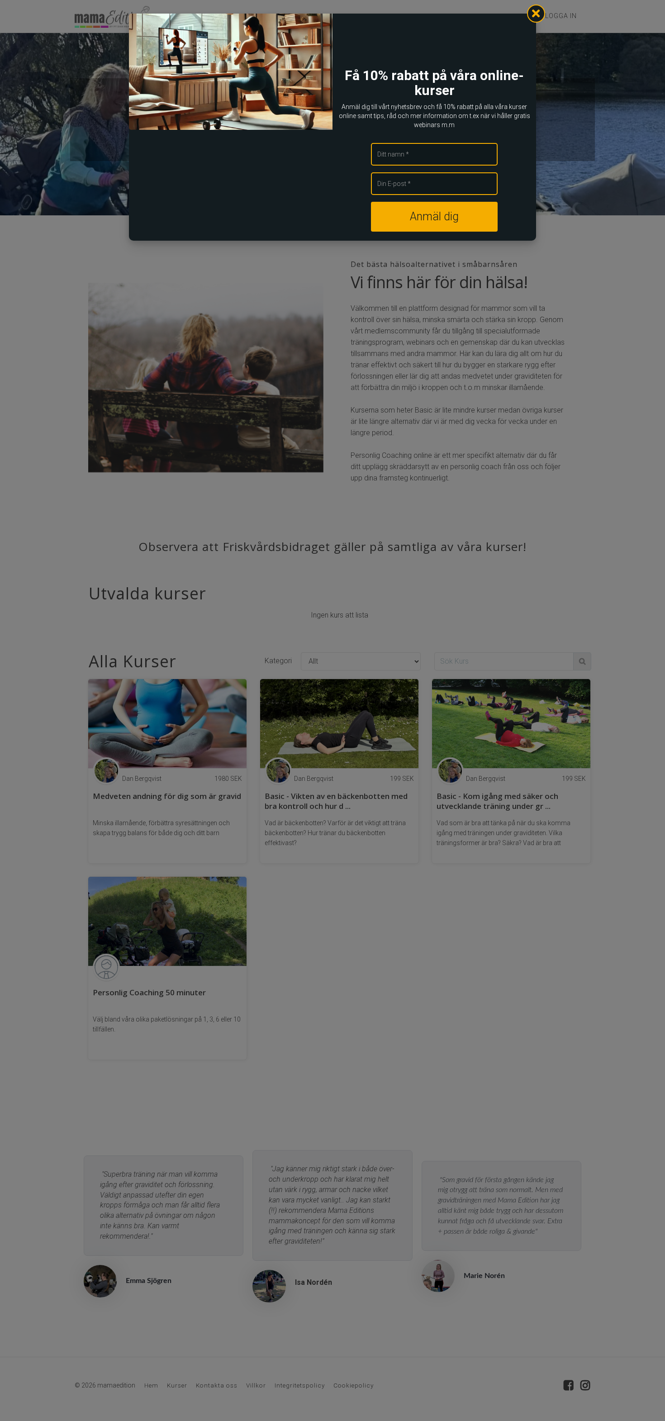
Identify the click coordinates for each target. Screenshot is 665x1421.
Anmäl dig (434, 216)
